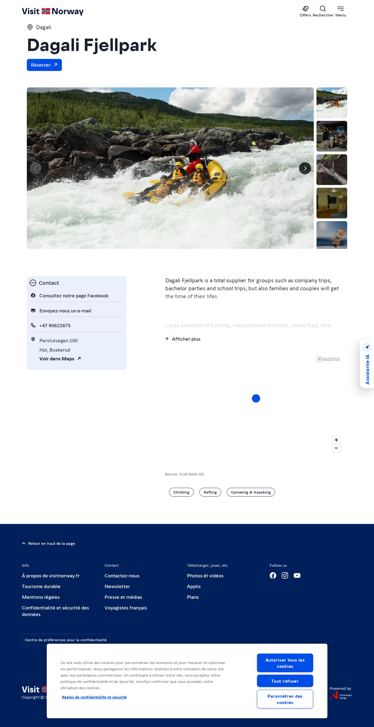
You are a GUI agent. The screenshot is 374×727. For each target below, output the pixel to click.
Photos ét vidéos (205, 575)
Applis (194, 586)
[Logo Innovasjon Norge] (341, 695)
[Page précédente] (36, 168)
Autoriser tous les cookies (285, 663)
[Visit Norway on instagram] (285, 575)
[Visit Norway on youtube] (297, 575)
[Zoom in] (336, 440)
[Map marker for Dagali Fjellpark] (256, 398)
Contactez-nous (122, 575)
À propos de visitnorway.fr (51, 575)
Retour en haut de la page (51, 543)
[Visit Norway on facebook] (273, 575)
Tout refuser (285, 681)
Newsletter (117, 586)
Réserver (41, 64)
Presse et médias (123, 597)
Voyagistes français (126, 607)
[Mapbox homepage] (328, 359)
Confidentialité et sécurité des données (55, 610)
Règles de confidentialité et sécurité (94, 696)
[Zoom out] (336, 448)
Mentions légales (41, 597)
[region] (187, 681)
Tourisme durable (41, 586)
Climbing (181, 491)
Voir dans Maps (56, 358)
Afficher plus (186, 338)
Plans (193, 597)
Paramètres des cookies (285, 699)
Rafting (210, 491)
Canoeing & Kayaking (251, 491)
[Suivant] (305, 168)
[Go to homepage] (62, 11)
